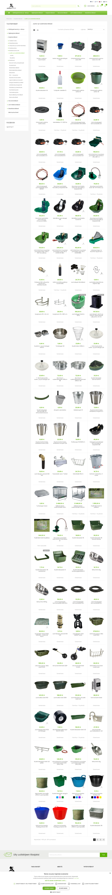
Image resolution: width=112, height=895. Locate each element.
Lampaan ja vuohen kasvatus (17, 45)
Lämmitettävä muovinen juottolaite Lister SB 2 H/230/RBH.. (78, 251)
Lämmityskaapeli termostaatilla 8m (60, 154)
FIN (97, 1)
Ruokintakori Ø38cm (78, 346)
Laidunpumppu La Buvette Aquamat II (96, 250)
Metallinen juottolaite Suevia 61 (78, 218)
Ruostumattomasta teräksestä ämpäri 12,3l (60, 442)
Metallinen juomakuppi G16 (60, 218)
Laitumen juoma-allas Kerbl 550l (96, 634)
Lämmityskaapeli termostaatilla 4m (41, 154)
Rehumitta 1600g (42, 602)
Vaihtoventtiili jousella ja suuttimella (60, 282)
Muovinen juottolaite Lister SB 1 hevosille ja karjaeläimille (78, 187)
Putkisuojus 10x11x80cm (78, 442)
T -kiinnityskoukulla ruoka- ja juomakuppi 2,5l (42, 378)
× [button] (110, 873)
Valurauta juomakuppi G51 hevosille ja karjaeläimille (96, 443)
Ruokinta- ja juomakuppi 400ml (41, 346)
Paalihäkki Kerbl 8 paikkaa (42, 538)
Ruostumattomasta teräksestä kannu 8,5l (41, 442)
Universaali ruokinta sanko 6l (78, 91)
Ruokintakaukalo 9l (60, 570)
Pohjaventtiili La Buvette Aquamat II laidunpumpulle (42, 283)
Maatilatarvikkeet (13, 108)
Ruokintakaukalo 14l (42, 90)
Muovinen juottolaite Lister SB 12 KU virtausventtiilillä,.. (42, 219)
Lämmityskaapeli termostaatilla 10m (78, 602)
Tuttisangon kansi (41, 506)
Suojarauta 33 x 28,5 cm (60, 314)
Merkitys (96, 29)
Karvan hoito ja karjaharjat (16, 63)
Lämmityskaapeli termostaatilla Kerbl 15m (60, 602)
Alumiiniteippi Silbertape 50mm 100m (60, 730)
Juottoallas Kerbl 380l (60, 697)
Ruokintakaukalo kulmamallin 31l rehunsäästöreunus (42, 411)
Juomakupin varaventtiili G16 (59, 634)
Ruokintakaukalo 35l (96, 825)
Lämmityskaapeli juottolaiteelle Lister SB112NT (42, 187)
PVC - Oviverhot (13, 75)
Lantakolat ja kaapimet (15, 85)
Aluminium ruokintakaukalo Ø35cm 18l (60, 379)
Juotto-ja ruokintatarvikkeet (16, 53)
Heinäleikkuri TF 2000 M (60, 122)
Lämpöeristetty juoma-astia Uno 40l (96, 59)
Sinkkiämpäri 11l (78, 410)
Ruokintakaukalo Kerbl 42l (78, 730)
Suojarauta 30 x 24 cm (42, 314)
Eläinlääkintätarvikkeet (15, 70)
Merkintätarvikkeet (14, 67)
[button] (56, 880)
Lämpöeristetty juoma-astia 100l (78, 59)
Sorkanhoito (12, 65)
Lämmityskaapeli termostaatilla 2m (96, 123)
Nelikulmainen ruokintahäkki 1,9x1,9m (78, 506)
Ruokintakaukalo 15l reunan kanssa (96, 538)
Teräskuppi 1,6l (60, 346)
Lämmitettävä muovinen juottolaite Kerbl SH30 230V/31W (78, 763)
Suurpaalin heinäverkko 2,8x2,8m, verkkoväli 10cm (42, 635)
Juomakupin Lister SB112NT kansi (78, 634)
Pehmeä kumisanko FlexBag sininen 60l (42, 826)
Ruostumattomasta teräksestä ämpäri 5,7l (96, 410)
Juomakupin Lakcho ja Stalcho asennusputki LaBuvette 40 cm (96, 315)
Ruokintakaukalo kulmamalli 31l (96, 378)
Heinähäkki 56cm (78, 474)
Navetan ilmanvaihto (15, 77)
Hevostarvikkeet (13, 101)
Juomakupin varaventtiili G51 (41, 474)
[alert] (56, 883)
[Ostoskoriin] (47, 66)
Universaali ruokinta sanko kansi (42, 123)
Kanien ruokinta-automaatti (42, 59)
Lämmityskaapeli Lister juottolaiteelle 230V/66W (78, 123)
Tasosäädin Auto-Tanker (60, 474)
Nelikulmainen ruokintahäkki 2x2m (60, 506)
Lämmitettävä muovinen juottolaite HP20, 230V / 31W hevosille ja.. (42, 251)
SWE (106, 1)
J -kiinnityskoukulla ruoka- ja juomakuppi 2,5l (96, 346)
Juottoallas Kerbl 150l (42, 697)
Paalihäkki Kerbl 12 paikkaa (96, 506)
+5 (82, 797)
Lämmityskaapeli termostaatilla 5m (96, 602)
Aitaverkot (12, 72)
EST (92, 1)
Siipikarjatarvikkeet (14, 33)
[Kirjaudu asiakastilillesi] (98, 6)
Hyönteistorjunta (13, 90)
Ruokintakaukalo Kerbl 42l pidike (42, 762)
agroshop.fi (10, 127)
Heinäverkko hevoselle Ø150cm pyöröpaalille (42, 794)
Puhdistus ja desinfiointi (15, 87)
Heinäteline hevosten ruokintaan (96, 666)
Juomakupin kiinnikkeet (78, 282)
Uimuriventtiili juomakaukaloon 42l (96, 730)
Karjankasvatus (13, 43)
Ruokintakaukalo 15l (78, 538)
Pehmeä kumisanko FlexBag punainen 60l (60, 826)
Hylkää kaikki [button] (63, 888)
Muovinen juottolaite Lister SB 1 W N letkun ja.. (96, 186)
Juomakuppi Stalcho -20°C (78, 314)
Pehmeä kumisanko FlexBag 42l (96, 794)
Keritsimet (12, 60)
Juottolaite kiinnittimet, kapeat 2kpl (96, 282)
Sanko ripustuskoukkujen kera (60, 59)
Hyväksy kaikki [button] (49, 888)
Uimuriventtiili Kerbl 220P (60, 666)
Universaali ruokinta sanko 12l (96, 91)
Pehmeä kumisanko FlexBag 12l (78, 794)
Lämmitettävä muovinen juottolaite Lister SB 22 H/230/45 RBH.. (60, 251)
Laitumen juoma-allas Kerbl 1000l (42, 666)
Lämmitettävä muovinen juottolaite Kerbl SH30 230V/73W (60, 763)
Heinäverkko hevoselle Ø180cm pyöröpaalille (78, 826)
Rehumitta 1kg (96, 570)
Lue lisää (76, 878)
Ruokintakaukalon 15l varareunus (42, 570)
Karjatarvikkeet (12, 37)
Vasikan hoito (13, 40)
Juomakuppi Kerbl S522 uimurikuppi (42, 730)
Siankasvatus (13, 48)
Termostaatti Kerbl (96, 697)
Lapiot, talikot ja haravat (15, 80)
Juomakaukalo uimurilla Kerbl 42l (78, 698)
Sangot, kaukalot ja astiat (16, 82)
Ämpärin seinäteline (60, 410)
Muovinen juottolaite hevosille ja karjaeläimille (60, 186)
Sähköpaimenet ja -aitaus (16, 29)
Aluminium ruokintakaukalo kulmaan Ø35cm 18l (78, 379)
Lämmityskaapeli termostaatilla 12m (78, 154)
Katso (60, 802)
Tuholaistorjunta (13, 92)
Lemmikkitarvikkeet (14, 105)
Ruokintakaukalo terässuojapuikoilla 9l (78, 570)
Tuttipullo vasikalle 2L (60, 90)
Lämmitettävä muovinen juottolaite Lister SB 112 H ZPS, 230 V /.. (96, 155)
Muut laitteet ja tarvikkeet (16, 95)
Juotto (11, 55)
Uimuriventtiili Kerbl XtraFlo (78, 666)
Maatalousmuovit (14, 50)
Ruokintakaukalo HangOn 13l (60, 794)
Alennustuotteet (13, 97)
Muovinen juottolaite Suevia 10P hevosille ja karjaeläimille (96, 219)
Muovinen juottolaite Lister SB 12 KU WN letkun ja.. (60, 539)
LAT (101, 1)
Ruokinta (12, 58)
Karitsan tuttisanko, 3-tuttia (96, 474)
